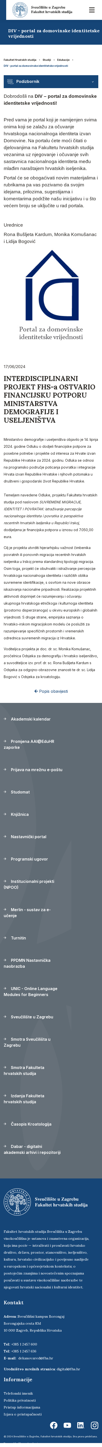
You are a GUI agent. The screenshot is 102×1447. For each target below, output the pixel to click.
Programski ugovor (29, 859)
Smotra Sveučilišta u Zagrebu (27, 1042)
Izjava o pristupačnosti (23, 1414)
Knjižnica (19, 814)
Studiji (47, 59)
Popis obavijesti (53, 691)
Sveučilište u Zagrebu (31, 1016)
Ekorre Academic (29, 1443)
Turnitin (18, 937)
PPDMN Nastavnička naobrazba (27, 963)
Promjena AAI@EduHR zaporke (29, 744)
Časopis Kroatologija (30, 1124)
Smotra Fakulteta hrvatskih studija (24, 1070)
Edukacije (63, 59)
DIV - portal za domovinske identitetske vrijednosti (36, 65)
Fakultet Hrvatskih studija (20, 59)
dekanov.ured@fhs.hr (35, 1358)
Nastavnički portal (28, 836)
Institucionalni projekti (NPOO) (29, 884)
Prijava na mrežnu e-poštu (36, 769)
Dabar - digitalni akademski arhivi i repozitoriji (32, 1149)
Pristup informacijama (22, 1407)
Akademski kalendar (30, 719)
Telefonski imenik (18, 1393)
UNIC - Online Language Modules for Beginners (30, 991)
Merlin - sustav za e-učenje (27, 912)
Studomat (20, 792)
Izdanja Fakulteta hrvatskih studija (24, 1098)
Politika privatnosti (20, 1400)
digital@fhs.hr (68, 1369)
